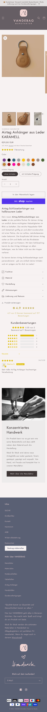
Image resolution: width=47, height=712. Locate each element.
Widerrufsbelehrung (12, 537)
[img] (7, 360)
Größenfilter (9, 516)
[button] (3, 18)
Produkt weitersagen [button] (12, 303)
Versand (11, 146)
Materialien (9, 568)
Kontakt (7, 521)
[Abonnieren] (39, 680)
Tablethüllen (9, 579)
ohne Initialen (9, 174)
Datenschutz (9, 543)
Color (4, 154)
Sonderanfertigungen (13, 595)
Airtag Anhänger (11, 585)
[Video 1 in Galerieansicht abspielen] (37, 118)
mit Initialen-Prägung (30, 174)
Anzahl (4, 179)
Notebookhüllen (11, 574)
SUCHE (8, 510)
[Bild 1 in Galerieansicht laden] (9, 118)
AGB (6, 532)
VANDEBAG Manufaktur (21, 709)
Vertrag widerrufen (15, 548)
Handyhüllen (9, 590)
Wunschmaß (17, 637)
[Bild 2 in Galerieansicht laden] (23, 118)
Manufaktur (9, 563)
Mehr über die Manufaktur (22, 473)
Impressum (9, 527)
